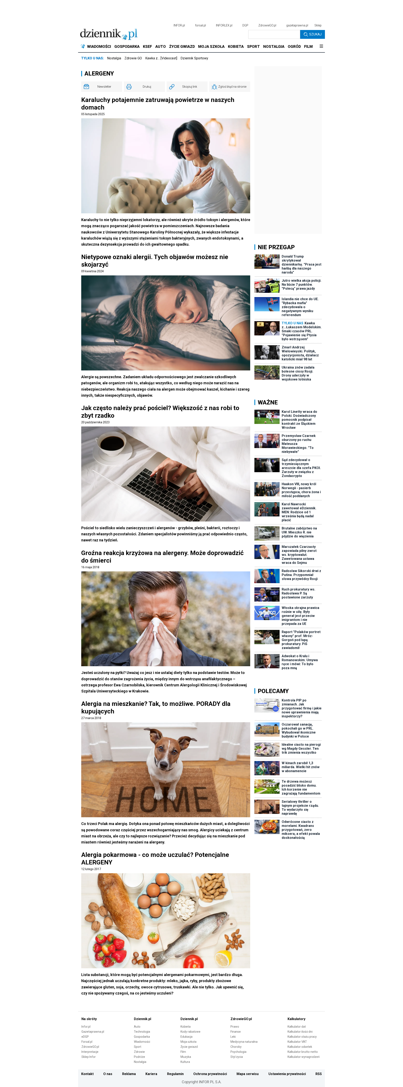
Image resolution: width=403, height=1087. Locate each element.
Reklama (129, 1074)
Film (183, 1051)
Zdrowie (139, 1051)
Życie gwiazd (189, 1046)
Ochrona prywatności (210, 1074)
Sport (137, 1046)
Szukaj (315, 34)
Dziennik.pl (142, 1019)
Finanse (235, 1031)
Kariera (151, 1074)
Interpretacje (89, 1051)
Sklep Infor (88, 1056)
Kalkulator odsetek (300, 1046)
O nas (107, 1074)
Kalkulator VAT (297, 1041)
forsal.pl (200, 25)
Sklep (318, 25)
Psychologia (238, 1051)
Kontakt (87, 1074)
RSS (318, 1074)
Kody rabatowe (190, 1031)
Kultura (185, 1062)
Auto (137, 1026)
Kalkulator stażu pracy (302, 1036)
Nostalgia (114, 58)
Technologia (142, 1031)
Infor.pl (85, 1026)
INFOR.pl (179, 25)
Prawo (234, 1026)
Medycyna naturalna (244, 1041)
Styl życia (236, 1056)
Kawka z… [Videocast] (161, 58)
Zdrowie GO (133, 58)
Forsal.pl (86, 1041)
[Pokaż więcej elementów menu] (321, 46)
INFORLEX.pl (224, 25)
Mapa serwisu (248, 1074)
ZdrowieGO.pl (267, 25)
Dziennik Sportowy (194, 58)
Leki (233, 1036)
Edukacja (186, 1036)
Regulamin (175, 1074)
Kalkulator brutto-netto (303, 1051)
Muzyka (186, 1056)
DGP (245, 25)
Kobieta (186, 1026)
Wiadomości (142, 1041)
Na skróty (89, 1019)
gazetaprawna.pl (297, 25)
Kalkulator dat (297, 1026)
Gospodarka (142, 1036)
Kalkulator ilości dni (300, 1031)
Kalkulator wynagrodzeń (304, 1056)
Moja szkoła (188, 1041)
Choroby (236, 1046)
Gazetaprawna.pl (92, 1031)
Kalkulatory (296, 1019)
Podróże (139, 1056)
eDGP (85, 1036)
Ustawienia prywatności (287, 1074)
